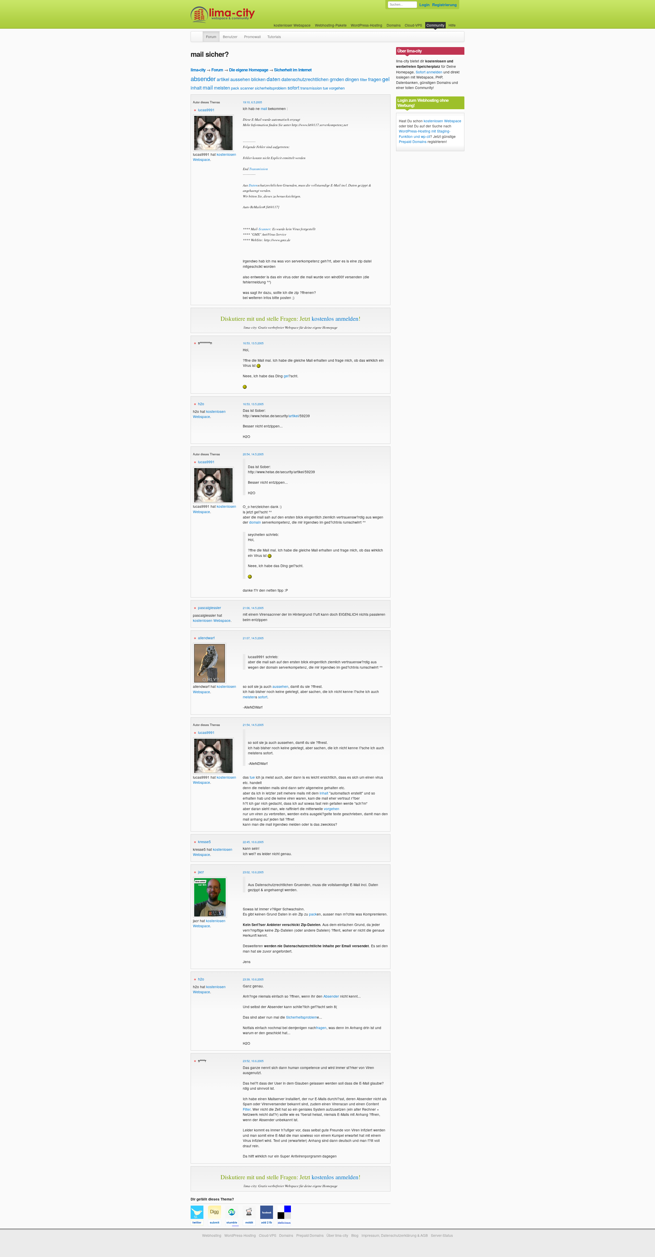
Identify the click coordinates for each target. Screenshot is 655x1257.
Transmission (258, 168)
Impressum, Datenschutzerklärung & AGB (395, 1235)
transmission (311, 88)
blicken (258, 79)
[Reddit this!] (251, 1223)
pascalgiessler (209, 607)
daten (273, 79)
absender (203, 78)
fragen (374, 79)
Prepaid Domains (413, 141)
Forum (211, 36)
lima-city (198, 70)
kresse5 (204, 841)
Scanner (264, 228)
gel (386, 79)
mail (208, 87)
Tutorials (274, 36)
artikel (223, 79)
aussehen (240, 79)
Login (424, 4)
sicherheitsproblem (271, 88)
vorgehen (337, 88)
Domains (394, 25)
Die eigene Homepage (248, 70)
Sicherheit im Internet (292, 70)
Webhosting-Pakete (331, 25)
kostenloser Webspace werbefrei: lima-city (242, 14)
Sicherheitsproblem (301, 1017)
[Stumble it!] (234, 1223)
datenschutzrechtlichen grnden (312, 79)
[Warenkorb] (459, 22)
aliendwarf (206, 637)
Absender (331, 996)
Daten (253, 185)
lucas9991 (206, 109)
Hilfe (452, 25)
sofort (293, 87)
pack (235, 88)
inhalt (196, 87)
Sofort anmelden (429, 71)
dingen (352, 79)
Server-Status (442, 1235)
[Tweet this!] (199, 1223)
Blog (354, 1235)
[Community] (199, 34)
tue (325, 88)
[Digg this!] (216, 1223)
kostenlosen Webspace (209, 414)
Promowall (252, 36)
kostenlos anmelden (335, 318)
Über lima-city (337, 1235)
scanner (247, 88)
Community (435, 25)
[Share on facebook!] (269, 1223)
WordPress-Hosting (366, 25)
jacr (201, 871)
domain (255, 522)
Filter (246, 1109)
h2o (201, 403)
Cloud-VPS (413, 25)
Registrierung (444, 4)
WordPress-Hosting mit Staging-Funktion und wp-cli (425, 133)
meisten (222, 87)
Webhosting (211, 1235)
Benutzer (230, 36)
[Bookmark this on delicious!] (286, 1223)
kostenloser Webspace (292, 25)
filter (363, 79)
